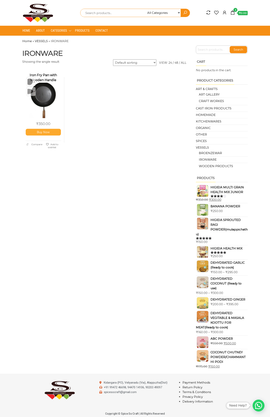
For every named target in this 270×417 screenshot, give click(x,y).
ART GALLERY (209, 94)
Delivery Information (197, 401)
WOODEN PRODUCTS (216, 166)
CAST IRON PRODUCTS (213, 108)
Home (26, 30)
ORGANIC (203, 128)
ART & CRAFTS (207, 89)
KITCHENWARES (208, 121)
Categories (59, 30)
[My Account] (224, 12)
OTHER (201, 134)
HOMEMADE (206, 115)
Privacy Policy (192, 397)
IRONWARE (208, 159)
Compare (36, 144)
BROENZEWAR (210, 153)
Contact (101, 30)
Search (238, 49)
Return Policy (192, 387)
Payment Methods (196, 382)
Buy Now (43, 132)
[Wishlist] (216, 12)
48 (176, 62)
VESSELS (41, 41)
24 (170, 62)
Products (82, 30)
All (183, 62)
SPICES (201, 141)
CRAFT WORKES (211, 101)
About (40, 30)
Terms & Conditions (196, 392)
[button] (258, 405)
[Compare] (208, 12)
